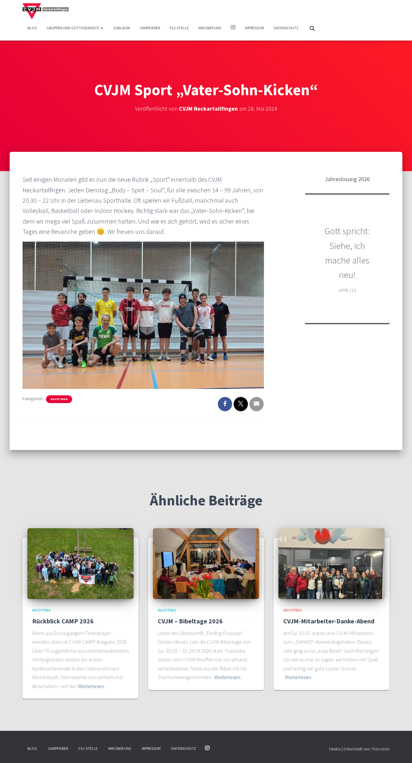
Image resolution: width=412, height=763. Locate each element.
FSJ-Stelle (179, 27)
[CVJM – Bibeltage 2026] (206, 563)
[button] (101, 27)
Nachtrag (59, 399)
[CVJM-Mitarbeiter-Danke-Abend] (331, 563)
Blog (32, 27)
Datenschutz (286, 27)
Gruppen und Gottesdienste (73, 27)
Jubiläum (121, 27)
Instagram (233, 28)
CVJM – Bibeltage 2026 (190, 621)
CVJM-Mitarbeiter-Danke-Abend (328, 621)
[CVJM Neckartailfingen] (45, 11)
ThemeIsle (380, 749)
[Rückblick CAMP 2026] (80, 563)
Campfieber (150, 27)
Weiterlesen (91, 686)
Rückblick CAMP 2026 (63, 621)
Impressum (254, 27)
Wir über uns (209, 27)
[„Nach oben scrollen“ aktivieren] (399, 750)
